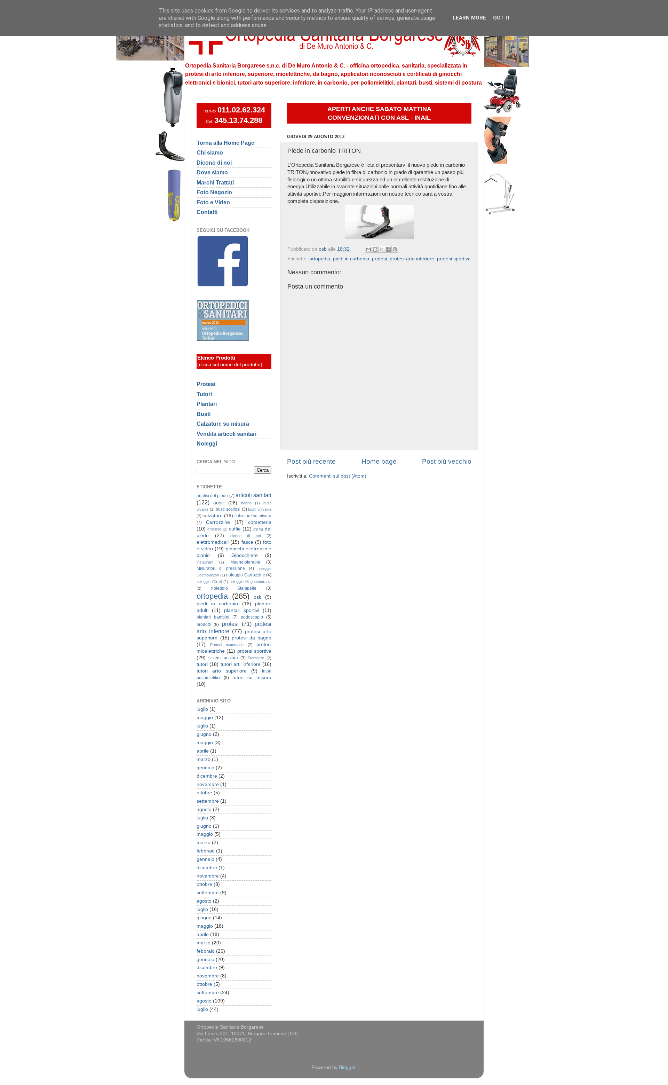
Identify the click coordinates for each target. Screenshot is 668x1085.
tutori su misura (251, 677)
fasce (247, 542)
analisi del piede (212, 495)
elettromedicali (213, 542)
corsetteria (259, 522)
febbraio (206, 851)
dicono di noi (245, 536)
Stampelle (256, 658)
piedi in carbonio (351, 258)
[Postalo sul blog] (375, 249)
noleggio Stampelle (234, 588)
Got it (502, 18)
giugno (204, 734)
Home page (379, 461)
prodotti (204, 624)
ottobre (204, 792)
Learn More (469, 18)
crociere (214, 529)
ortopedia (319, 258)
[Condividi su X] (381, 249)
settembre (208, 801)
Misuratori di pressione (221, 568)
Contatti (207, 212)
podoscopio (252, 617)
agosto (204, 809)
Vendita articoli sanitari (226, 434)
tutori (202, 664)
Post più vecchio (446, 461)
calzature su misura (252, 515)
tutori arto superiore (222, 671)
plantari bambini (213, 617)
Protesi (206, 384)
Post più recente (311, 461)
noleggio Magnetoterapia (250, 582)
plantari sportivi (242, 610)
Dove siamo (212, 172)
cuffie (235, 529)
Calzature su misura (223, 423)
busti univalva (259, 509)
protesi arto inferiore (412, 258)
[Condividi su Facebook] (388, 249)
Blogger (347, 1067)
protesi (379, 258)
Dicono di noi (214, 162)
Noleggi (207, 443)
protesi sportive (454, 258)
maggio (205, 717)
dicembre (207, 776)
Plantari (207, 404)
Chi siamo (210, 152)
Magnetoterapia (245, 562)
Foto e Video (213, 202)
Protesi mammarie (227, 645)
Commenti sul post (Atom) (337, 476)
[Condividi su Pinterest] (394, 249)
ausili (218, 502)
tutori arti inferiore (241, 664)
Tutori (204, 394)
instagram (205, 562)
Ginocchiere (244, 555)
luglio (202, 709)
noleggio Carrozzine (245, 575)
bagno (246, 503)
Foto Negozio (214, 192)
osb (258, 597)
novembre (208, 784)
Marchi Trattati (215, 182)
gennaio (205, 767)
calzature (212, 515)
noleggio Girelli (209, 582)
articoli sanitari (253, 495)
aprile (203, 751)
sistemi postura (223, 657)
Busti (203, 414)
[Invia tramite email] (368, 249)
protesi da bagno (251, 637)
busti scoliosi (228, 509)
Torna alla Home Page (225, 143)
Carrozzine (218, 522)
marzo (203, 759)
